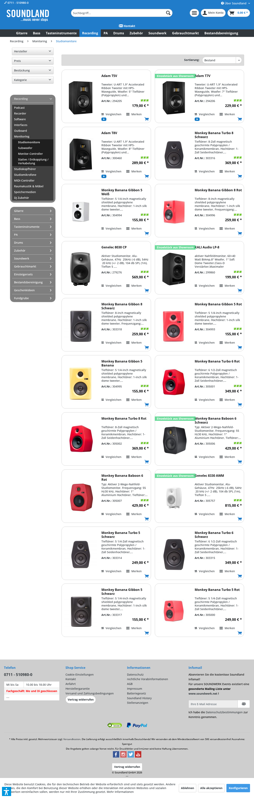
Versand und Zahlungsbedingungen (89, 693)
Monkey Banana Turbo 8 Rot (123, 418)
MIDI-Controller (24, 180)
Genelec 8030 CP (114, 247)
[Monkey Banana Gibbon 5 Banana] (80, 383)
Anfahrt (70, 684)
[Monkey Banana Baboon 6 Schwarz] (174, 440)
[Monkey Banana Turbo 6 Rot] (174, 383)
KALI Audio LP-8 (207, 247)
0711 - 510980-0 (18, 3)
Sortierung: (191, 60)
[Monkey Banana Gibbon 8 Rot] (174, 212)
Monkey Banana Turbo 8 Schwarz (214, 135)
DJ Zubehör (21, 198)
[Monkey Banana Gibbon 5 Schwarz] (80, 612)
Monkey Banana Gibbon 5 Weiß (121, 192)
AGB (130, 684)
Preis (17, 61)
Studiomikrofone (25, 175)
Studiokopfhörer (25, 169)
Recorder (20, 113)
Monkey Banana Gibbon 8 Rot (218, 190)
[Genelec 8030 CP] (80, 269)
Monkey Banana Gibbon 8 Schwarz (121, 306)
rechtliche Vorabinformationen (147, 679)
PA (16, 235)
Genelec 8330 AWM (209, 476)
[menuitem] (122, 13)
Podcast (19, 108)
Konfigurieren (238, 788)
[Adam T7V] (174, 98)
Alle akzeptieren (211, 788)
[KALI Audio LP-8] (174, 269)
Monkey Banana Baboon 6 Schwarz (215, 420)
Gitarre (18, 211)
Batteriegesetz (136, 693)
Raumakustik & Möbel (28, 186)
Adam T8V (109, 133)
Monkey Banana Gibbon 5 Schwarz (121, 592)
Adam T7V (202, 76)
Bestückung (22, 70)
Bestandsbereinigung (28, 282)
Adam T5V (109, 76)
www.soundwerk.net (203, 693)
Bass (17, 219)
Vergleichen (113, 114)
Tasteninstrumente (26, 227)
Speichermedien (25, 192)
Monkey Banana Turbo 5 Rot (217, 590)
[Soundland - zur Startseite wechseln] (28, 15)
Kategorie (20, 80)
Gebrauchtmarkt (25, 266)
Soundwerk (21, 258)
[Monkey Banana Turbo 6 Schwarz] (174, 555)
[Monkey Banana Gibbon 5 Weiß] (80, 212)
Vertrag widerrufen (81, 699)
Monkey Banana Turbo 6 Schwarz (214, 535)
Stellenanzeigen (137, 703)
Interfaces (20, 125)
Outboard (20, 131)
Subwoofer (25, 148)
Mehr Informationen (120, 792)
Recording (21, 99)
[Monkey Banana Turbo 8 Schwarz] (174, 155)
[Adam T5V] (80, 98)
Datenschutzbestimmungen (224, 712)
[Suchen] (168, 13)
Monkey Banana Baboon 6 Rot (122, 478)
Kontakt (129, 26)
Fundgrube (21, 298)
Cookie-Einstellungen (79, 674)
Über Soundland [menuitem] (235, 3)
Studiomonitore (29, 142)
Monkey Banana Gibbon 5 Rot (218, 304)
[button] (6, 791)
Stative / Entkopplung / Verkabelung (33, 161)
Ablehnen (187, 788)
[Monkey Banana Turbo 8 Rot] (80, 440)
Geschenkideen (24, 290)
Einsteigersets (23, 274)
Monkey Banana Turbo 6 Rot (217, 361)
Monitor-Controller (30, 154)
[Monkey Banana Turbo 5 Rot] (174, 612)
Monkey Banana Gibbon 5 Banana (121, 363)
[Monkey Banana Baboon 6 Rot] (80, 497)
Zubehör (19, 250)
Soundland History (139, 698)
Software (20, 119)
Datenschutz (135, 674)
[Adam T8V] (80, 155)
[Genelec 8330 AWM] (174, 497)
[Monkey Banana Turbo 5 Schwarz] (80, 555)
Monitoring (21, 136)
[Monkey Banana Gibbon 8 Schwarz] (80, 326)
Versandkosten (72, 739)
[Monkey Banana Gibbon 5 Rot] (174, 326)
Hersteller (20, 51)
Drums (18, 242)
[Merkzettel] (194, 13)
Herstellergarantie (77, 688)
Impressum (134, 688)
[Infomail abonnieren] (244, 704)
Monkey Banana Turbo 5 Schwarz (120, 535)
